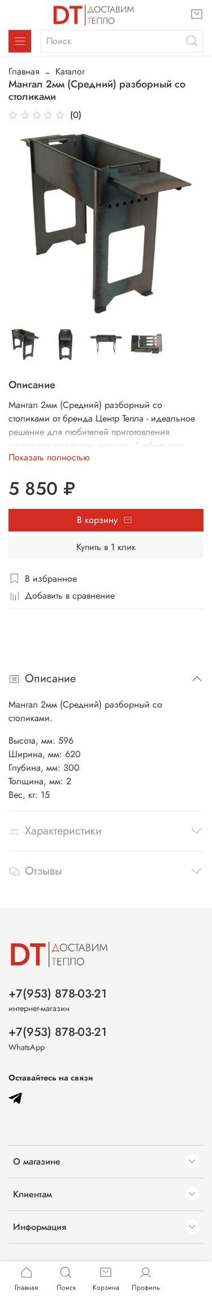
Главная (24, 71)
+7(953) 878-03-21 (57, 993)
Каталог (70, 71)
